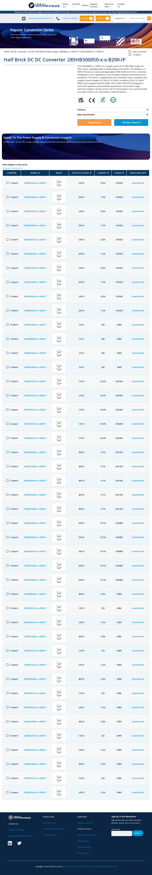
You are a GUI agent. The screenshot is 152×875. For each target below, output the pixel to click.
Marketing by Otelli (110, 866)
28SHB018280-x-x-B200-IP (35, 197)
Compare (102, 18)
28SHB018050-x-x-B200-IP (35, 367)
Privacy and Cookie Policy (73, 866)
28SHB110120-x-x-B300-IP (35, 650)
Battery (136, 51)
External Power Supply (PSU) (54, 829)
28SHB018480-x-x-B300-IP (35, 764)
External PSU (73, 51)
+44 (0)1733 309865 (16, 830)
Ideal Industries (83, 841)
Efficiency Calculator (85, 823)
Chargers (135, 53)
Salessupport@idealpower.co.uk (21, 836)
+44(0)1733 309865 (69, 18)
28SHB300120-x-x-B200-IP (35, 438)
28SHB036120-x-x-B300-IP (35, 693)
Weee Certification (84, 847)
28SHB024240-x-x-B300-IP (35, 750)
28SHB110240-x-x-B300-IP (35, 665)
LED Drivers (120, 51)
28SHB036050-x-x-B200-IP (35, 339)
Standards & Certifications (87, 835)
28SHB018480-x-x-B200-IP (35, 509)
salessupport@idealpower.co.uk (40, 18)
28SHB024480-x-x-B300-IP (35, 721)
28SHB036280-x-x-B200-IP (35, 254)
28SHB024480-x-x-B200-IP (35, 494)
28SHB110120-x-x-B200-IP (35, 424)
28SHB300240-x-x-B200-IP (35, 296)
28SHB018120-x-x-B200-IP (35, 381)
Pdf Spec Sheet (130, 122)
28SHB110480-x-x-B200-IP (35, 466)
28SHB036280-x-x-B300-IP (35, 551)
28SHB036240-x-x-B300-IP (35, 707)
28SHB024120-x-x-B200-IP (35, 395)
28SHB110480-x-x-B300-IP (35, 636)
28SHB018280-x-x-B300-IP (35, 523)
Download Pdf (138, 183)
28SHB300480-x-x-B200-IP (35, 452)
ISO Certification (83, 853)
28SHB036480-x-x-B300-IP (35, 679)
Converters (104, 51)
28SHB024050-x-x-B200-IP (35, 353)
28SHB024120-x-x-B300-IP (35, 735)
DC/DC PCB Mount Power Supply (43, 51)
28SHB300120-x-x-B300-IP (35, 608)
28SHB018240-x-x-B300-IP (35, 792)
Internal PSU (89, 51)
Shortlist (86, 18)
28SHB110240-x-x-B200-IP (35, 268)
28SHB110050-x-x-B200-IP (35, 324)
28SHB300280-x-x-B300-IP (35, 580)
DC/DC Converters (19, 51)
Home (6, 51)
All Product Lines (49, 823)
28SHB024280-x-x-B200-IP (35, 225)
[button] (17, 153)
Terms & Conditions (93, 866)
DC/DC (104, 48)
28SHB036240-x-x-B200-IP (35, 239)
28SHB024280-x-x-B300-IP (35, 537)
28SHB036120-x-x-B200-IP (35, 409)
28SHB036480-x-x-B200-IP (35, 480)
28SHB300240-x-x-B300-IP (35, 622)
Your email (115, 829)
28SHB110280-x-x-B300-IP (35, 565)
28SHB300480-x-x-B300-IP (35, 594)
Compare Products (12, 168)
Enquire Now (94, 122)
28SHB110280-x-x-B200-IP (35, 282)
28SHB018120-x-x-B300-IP (35, 778)
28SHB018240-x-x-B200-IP (35, 183)
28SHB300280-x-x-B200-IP (35, 310)
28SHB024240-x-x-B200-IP (35, 211)
